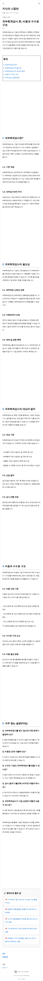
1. (3, 138)
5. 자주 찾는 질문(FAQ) (11, 77)
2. (3, 264)
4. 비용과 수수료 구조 (10, 74)
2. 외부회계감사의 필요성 (12, 68)
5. (3, 723)
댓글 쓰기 (5, 967)
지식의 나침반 (10, 8)
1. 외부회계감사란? (10, 65)
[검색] (39, 3)
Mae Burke (26, 975)
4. (3, 566)
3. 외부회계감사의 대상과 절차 (14, 71)
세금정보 (5, 957)
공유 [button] (3, 953)
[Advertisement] (21, 108)
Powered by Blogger (23, 971)
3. (3, 409)
